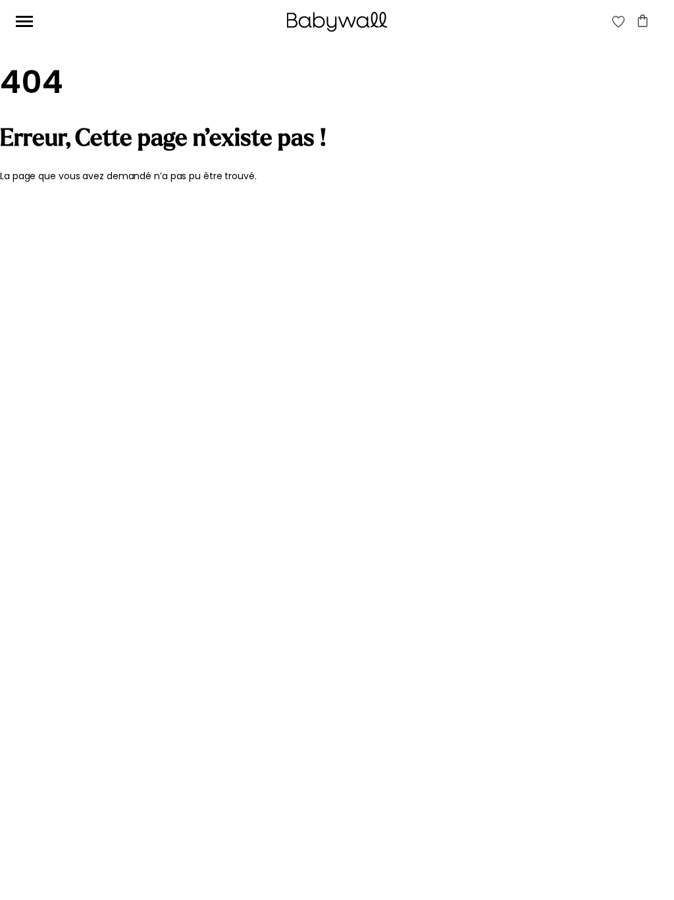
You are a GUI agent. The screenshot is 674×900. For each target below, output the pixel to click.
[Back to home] (337, 22)
